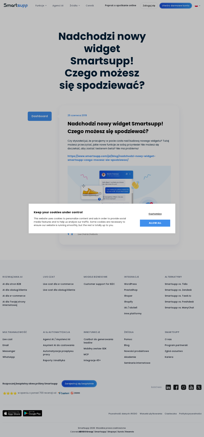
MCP (86, 354)
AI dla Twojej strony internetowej (14, 303)
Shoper (128, 295)
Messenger (9, 351)
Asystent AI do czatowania (58, 345)
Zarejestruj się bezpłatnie (79, 383)
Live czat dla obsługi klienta (59, 289)
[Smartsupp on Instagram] (183, 387)
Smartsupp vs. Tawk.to (178, 295)
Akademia (130, 357)
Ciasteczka (171, 413)
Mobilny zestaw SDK (95, 348)
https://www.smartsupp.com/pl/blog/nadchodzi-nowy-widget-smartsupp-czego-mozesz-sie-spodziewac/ (111, 158)
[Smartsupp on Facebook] (175, 387)
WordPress (130, 284)
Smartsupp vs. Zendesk (178, 289)
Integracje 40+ (92, 360)
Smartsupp (100, 431)
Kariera (169, 357)
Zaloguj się (149, 5)
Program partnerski (176, 345)
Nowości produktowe (136, 351)
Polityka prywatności (190, 413)
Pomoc (128, 339)
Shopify (128, 301)
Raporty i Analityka (54, 360)
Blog (126, 345)
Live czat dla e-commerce (58, 284)
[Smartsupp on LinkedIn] (168, 387)
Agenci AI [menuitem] (57, 5)
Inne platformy (133, 313)
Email (6, 345)
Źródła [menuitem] (73, 5)
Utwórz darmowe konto (175, 5)
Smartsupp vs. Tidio (176, 284)
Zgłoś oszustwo (174, 351)
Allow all (155, 223)
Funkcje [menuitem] (39, 5)
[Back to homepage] (16, 7)
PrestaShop (131, 289)
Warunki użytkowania (151, 413)
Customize (155, 213)
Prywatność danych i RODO (123, 413)
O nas (168, 339)
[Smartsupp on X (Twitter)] (198, 387)
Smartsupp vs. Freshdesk (179, 301)
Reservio (129, 431)
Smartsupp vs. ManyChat (179, 307)
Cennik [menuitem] (90, 5)
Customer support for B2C (99, 284)
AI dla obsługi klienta (15, 289)
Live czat (7, 339)
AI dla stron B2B (12, 284)
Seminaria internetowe (137, 362)
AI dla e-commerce (14, 295)
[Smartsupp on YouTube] (191, 387)
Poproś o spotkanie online (120, 5)
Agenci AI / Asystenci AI (56, 339)
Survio (121, 431)
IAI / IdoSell (130, 307)
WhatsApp (9, 357)
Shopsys (112, 431)
